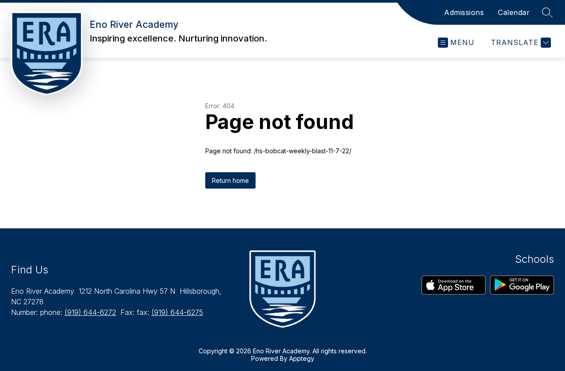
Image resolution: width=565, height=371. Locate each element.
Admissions (464, 12)
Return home (230, 180)
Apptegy (301, 358)
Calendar (514, 12)
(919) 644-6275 (177, 312)
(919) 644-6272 (90, 312)
